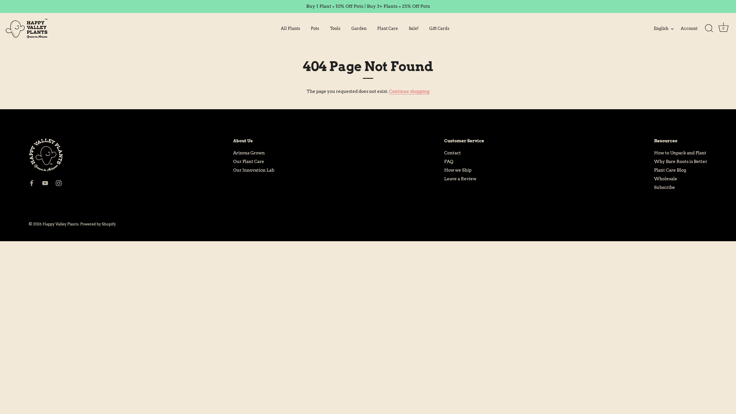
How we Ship (457, 170)
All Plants (290, 28)
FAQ (448, 161)
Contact (452, 153)
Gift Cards (439, 28)
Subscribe (664, 187)
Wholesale (665, 178)
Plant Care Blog (670, 170)
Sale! (414, 28)
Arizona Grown (249, 153)
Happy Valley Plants (60, 224)
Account (689, 28)
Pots (315, 28)
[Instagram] (59, 182)
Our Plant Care (248, 161)
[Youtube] (45, 182)
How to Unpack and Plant (680, 153)
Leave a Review (460, 178)
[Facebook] (31, 182)
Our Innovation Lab (253, 170)
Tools (335, 28)
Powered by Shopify (98, 224)
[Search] (709, 28)
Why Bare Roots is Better (680, 161)
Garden (359, 28)
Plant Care (387, 28)
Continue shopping (409, 91)
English (661, 28)
